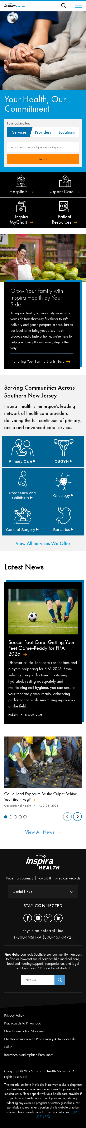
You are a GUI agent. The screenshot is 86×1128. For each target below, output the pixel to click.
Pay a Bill (44, 878)
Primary (22, 461)
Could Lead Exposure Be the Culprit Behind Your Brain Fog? (40, 796)
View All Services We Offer (43, 543)
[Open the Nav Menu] (76, 6)
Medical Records (67, 878)
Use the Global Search (66, 5)
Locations (67, 132)
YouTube (38, 918)
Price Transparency (19, 878)
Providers (43, 132)
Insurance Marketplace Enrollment (28, 1054)
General (22, 530)
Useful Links (22, 891)
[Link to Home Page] (43, 865)
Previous (67, 816)
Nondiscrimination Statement (24, 1031)
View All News (39, 832)
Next (77, 816)
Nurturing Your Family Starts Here (37, 361)
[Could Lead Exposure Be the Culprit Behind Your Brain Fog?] (43, 762)
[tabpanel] (43, 773)
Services (19, 132)
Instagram (48, 918)
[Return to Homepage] (14, 5)
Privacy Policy (14, 1015)
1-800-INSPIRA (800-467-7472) (43, 937)
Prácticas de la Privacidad (22, 1023)
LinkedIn (58, 918)
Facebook (27, 918)
